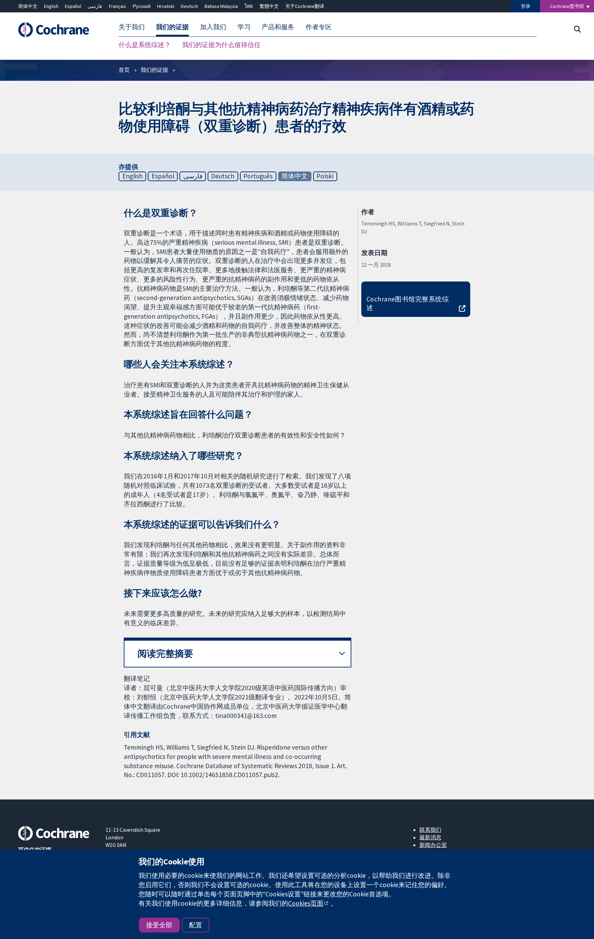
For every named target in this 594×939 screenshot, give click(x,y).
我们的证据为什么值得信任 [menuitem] (221, 45)
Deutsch (189, 6)
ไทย (248, 6)
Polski (325, 176)
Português (258, 176)
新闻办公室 (433, 844)
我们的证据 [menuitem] (172, 27)
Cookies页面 (305, 903)
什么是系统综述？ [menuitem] (145, 45)
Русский (142, 6)
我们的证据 (154, 69)
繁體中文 (269, 6)
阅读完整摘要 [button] (165, 653)
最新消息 (430, 837)
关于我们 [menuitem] (132, 27)
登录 (525, 6)
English (51, 6)
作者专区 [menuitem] (319, 27)
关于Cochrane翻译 (304, 6)
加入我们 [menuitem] (213, 27)
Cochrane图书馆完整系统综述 (407, 303)
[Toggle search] (577, 29)
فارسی (95, 6)
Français (117, 6)
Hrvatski (165, 6)
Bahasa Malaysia (221, 6)
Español (73, 6)
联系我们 (430, 829)
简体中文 (27, 6)
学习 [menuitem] (244, 27)
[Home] (57, 29)
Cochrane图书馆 (567, 6)
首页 (124, 69)
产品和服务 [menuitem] (278, 27)
